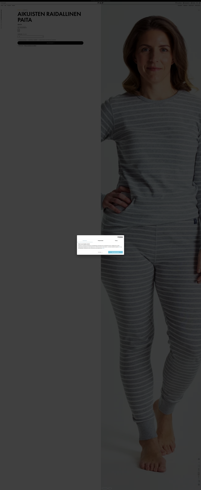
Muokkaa (99, 252)
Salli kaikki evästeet (115, 252)
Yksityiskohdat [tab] (100, 240)
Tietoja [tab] (116, 240)
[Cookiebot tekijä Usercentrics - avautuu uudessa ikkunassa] (118, 237)
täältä (120, 246)
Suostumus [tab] (85, 240)
